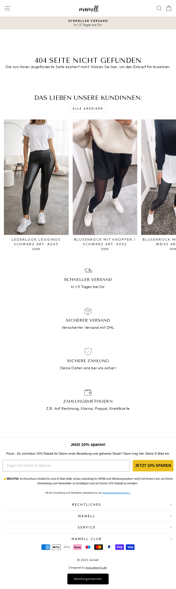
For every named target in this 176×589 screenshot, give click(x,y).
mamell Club (87, 539)
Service (87, 527)
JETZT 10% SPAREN (153, 466)
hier (114, 66)
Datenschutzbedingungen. (116, 492)
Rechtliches (87, 504)
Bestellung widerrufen (88, 578)
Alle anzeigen (88, 108)
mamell (87, 516)
